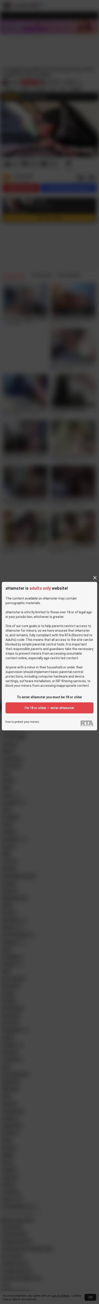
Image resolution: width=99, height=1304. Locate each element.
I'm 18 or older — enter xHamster (49, 708)
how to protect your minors (22, 722)
